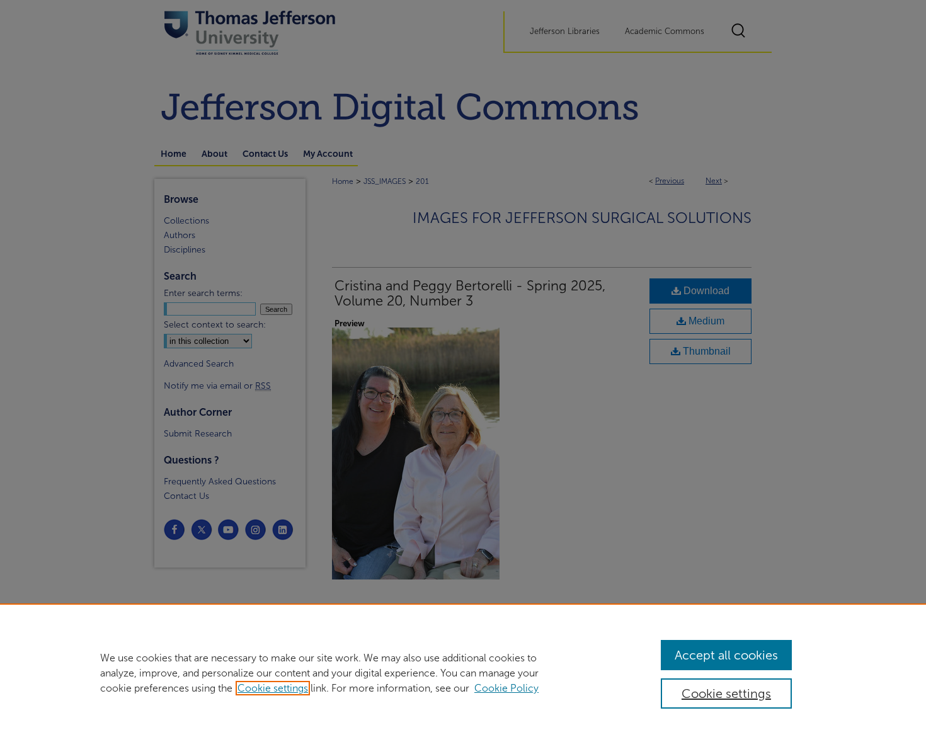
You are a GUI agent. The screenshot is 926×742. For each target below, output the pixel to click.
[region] (463, 672)
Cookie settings (272, 688)
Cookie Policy (506, 688)
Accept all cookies (726, 655)
